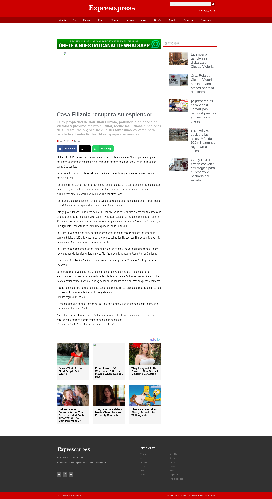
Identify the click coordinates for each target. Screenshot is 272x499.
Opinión (157, 20)
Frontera (87, 20)
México (130, 20)
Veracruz (115, 20)
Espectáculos (207, 20)
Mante (101, 20)
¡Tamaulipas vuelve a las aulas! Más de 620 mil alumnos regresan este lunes (203, 140)
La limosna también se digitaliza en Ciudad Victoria (202, 60)
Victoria (62, 20)
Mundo (144, 20)
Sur (74, 20)
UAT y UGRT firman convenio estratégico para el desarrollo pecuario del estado (203, 170)
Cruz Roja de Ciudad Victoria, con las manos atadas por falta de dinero (202, 84)
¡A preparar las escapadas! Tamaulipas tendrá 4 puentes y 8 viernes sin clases (203, 111)
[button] (67, 148)
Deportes (172, 20)
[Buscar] (213, 4)
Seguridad (188, 20)
